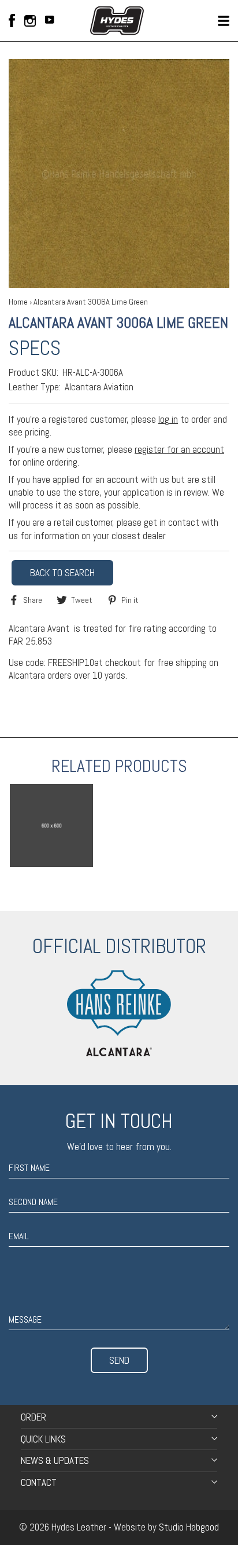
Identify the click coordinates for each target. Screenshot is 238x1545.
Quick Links (43, 1439)
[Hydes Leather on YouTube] (49, 20)
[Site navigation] (223, 20)
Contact (39, 1482)
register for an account (179, 449)
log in (168, 419)
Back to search (62, 572)
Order (33, 1417)
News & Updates (55, 1460)
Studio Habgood (189, 1527)
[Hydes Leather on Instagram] (30, 21)
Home (18, 301)
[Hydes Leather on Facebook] (12, 20)
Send (119, 1360)
